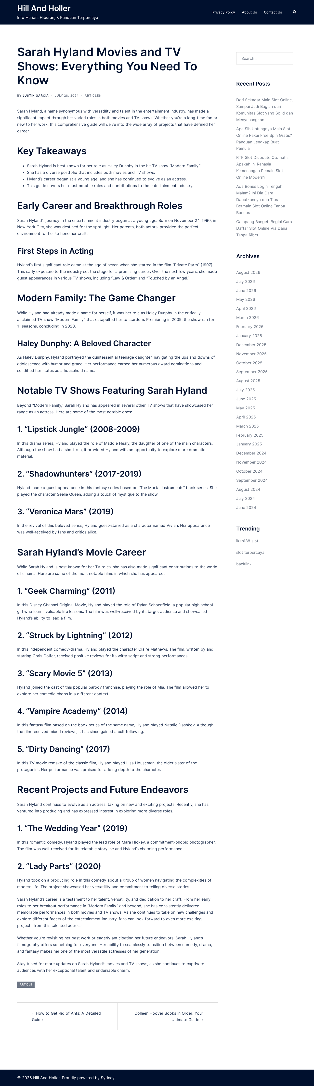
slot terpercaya (250, 552)
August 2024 (248, 489)
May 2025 (245, 407)
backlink (244, 563)
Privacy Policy (223, 12)
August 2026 (248, 272)
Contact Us (273, 12)
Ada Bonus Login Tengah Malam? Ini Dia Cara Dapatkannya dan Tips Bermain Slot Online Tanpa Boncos (260, 199)
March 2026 (247, 317)
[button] (295, 12)
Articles (93, 95)
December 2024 (251, 453)
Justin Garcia (36, 95)
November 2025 (251, 353)
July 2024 (245, 498)
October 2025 (249, 362)
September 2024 (252, 480)
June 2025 (246, 398)
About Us (249, 12)
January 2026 (249, 335)
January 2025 (249, 444)
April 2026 (246, 308)
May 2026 (245, 299)
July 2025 (245, 389)
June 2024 (246, 507)
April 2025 (246, 417)
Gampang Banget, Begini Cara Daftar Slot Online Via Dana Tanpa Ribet (264, 228)
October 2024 (249, 471)
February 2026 (249, 326)
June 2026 (246, 290)
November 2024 (251, 462)
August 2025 (248, 380)
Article (26, 984)
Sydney (108, 1077)
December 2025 (251, 344)
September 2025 (252, 371)
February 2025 (249, 435)
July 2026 (245, 281)
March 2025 (247, 426)
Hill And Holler (44, 8)
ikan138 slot (247, 540)
